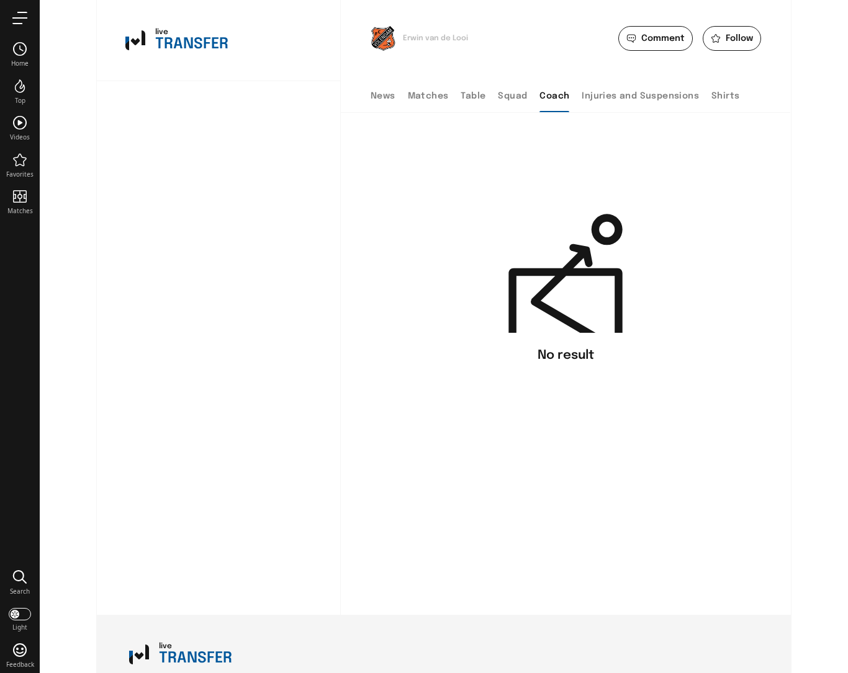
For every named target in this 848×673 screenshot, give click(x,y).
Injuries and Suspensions (640, 96)
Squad (512, 96)
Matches (428, 96)
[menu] (20, 17)
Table (473, 96)
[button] (20, 581)
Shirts (725, 96)
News (383, 96)
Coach (554, 96)
